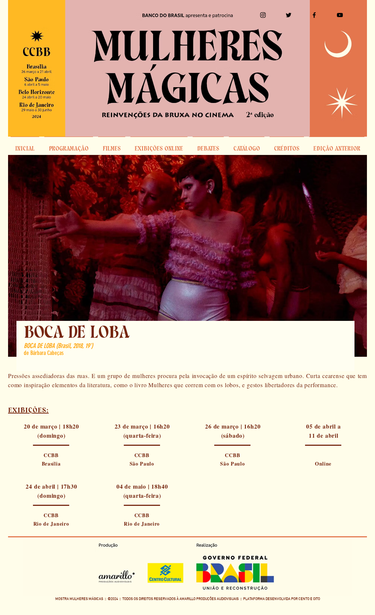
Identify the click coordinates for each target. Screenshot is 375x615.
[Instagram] (263, 15)
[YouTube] (340, 15)
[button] (208, 146)
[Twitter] (288, 15)
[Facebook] (314, 15)
